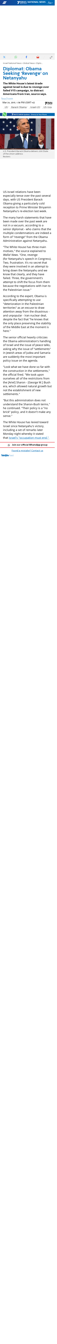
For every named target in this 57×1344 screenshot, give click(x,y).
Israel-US (35, 107)
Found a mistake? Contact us (27, 451)
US (6, 107)
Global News (29, 63)
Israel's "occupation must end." (29, 437)
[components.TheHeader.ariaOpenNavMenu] (9, 2)
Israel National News (12, 63)
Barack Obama (18, 107)
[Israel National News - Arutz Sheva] (31, 2)
